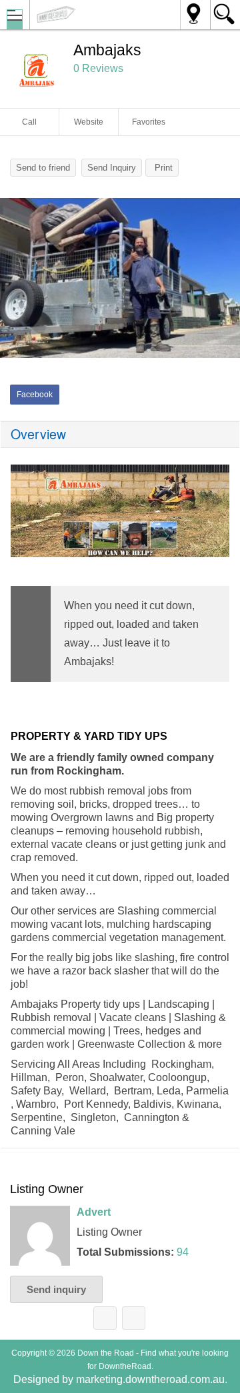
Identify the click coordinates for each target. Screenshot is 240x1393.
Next (223, 281)
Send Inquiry (111, 168)
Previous (16, 281)
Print (164, 168)
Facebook (35, 394)
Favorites (148, 122)
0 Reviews (98, 68)
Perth (195, 14)
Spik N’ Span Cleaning (133, 1318)
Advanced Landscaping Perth (105, 1318)
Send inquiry (56, 1289)
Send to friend (43, 168)
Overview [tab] (38, 434)
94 (183, 1252)
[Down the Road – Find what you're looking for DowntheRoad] (92, 14)
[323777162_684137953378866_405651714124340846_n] (120, 278)
